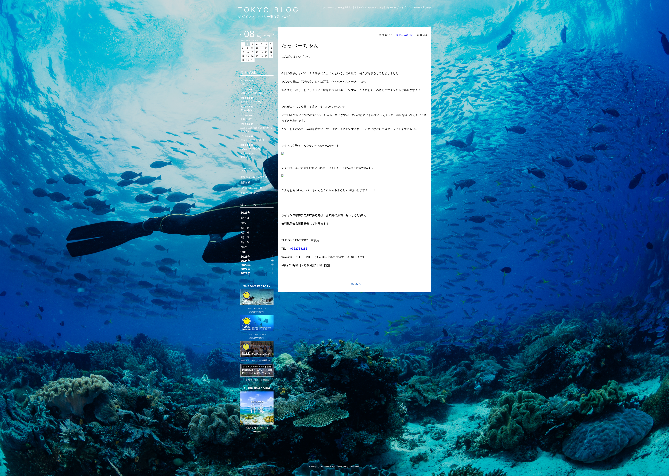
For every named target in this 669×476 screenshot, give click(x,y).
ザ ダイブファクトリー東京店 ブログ (264, 16)
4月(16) (244, 237)
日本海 (247, 82)
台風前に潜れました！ (252, 138)
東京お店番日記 (404, 35)
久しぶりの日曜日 (250, 147)
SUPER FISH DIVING (257, 388)
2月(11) (244, 247)
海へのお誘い (247, 108)
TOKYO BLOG (269, 10)
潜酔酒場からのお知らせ (253, 177)
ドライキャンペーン (251, 100)
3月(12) (244, 242)
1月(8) (243, 251)
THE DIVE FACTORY (257, 286)
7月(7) (243, 222)
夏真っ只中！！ (248, 117)
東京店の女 (247, 155)
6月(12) (244, 227)
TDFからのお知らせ (251, 187)
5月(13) (244, 232)
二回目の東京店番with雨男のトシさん (256, 128)
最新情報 (245, 182)
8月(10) (244, 217)
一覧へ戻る (354, 284)
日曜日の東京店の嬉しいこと (256, 91)
